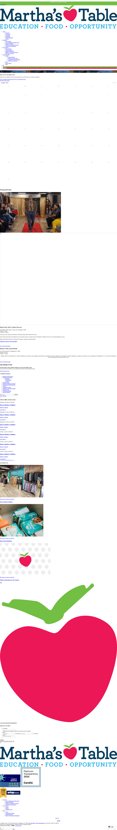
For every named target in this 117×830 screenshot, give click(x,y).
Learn (2, 409)
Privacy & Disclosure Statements (12, 815)
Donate (4, 66)
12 (41, 129)
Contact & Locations (9, 813)
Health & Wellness (9, 43)
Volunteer (5, 68)
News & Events (6, 54)
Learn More (2, 4)
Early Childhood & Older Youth (12, 42)
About (4, 31)
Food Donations (8, 49)
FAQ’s (6, 812)
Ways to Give (8, 48)
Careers (7, 39)
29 (41, 95)
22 (91, 145)
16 (108, 129)
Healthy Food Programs (8, 376)
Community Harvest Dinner (14, 59)
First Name (18, 733)
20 (58, 145)
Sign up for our (11, 723)
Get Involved (5, 47)
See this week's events (4, 80)
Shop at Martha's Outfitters (7, 405)
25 (25, 162)
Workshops (8, 380)
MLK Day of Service (12, 60)
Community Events (7, 387)
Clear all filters (3, 395)
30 (58, 95)
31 (75, 95)
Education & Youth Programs (9, 384)
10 (8, 460)
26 (41, 162)
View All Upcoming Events (20, 79)
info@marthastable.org (40, 823)
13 (58, 129)
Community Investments (10, 46)
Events (6, 56)
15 (91, 129)
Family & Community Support (11, 45)
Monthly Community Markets (9, 388)
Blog (6, 62)
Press (6, 64)
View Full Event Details (5, 346)
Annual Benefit (11, 57)
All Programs (8, 41)
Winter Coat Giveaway (13, 58)
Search (16, 394)
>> (13, 460)
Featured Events (10, 79)
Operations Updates (7, 391)
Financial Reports (9, 37)
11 (25, 129)
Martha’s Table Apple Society (11, 52)
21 (75, 145)
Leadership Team (9, 814)
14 (75, 129)
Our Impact (7, 34)
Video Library (8, 63)
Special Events (6, 382)
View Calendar (3, 79)
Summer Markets (6, 392)
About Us (7, 32)
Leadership (7, 36)
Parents (7, 378)
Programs (5, 40)
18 (25, 145)
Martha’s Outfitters (4, 407)
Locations (7, 35)
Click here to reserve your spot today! (8, 341)
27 (58, 162)
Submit (2, 740)
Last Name (35, 733)
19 (41, 145)
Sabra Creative (18, 825)
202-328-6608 (32, 823)
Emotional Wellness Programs (9, 383)
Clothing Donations (9, 51)
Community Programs (7, 377)
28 (25, 95)
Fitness (7, 381)
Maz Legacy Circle (9, 53)
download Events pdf (4, 371)
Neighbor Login (8, 809)
